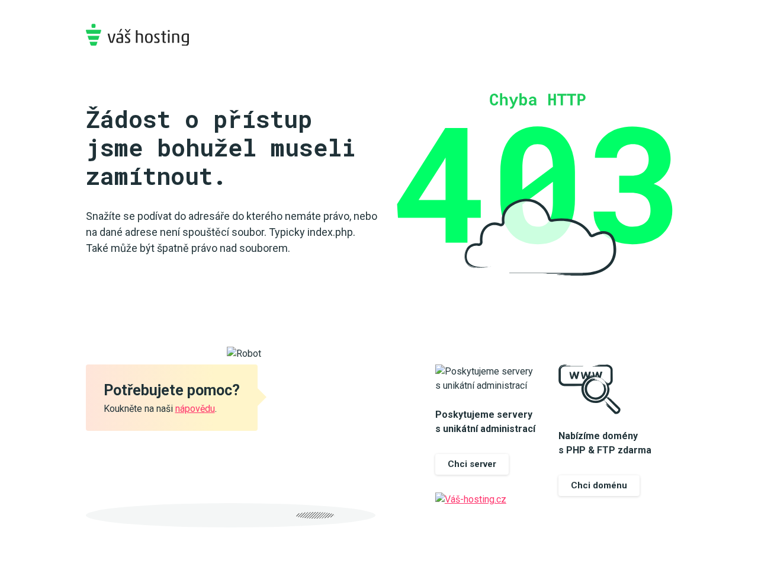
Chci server (472, 464)
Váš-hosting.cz (137, 35)
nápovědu (195, 408)
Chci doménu (599, 485)
